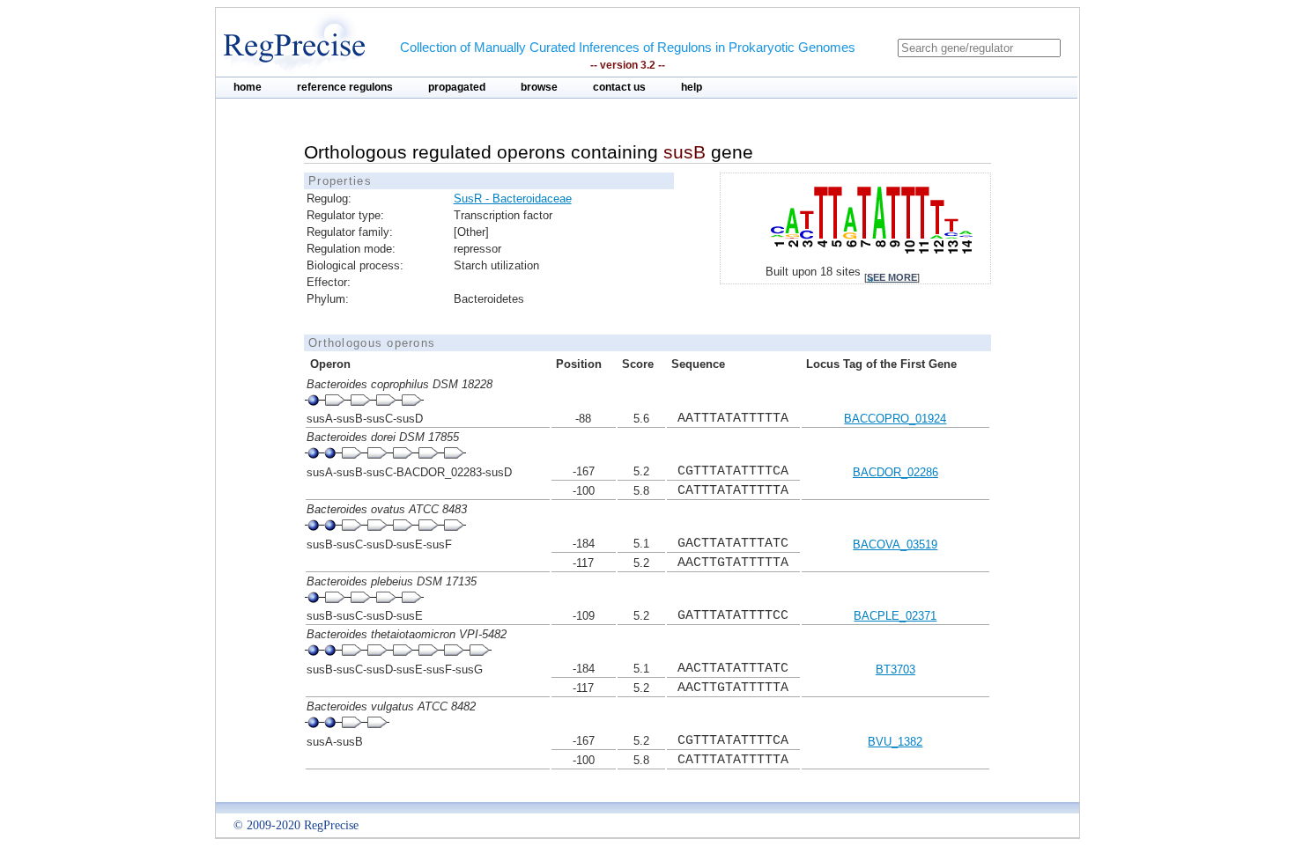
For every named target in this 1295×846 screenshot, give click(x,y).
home (247, 87)
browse (539, 87)
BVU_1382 (895, 741)
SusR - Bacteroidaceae (513, 198)
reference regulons (345, 87)
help (691, 87)
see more (892, 277)
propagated (456, 87)
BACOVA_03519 (895, 544)
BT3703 (895, 669)
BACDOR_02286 (895, 472)
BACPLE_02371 (895, 615)
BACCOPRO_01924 (895, 418)
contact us (619, 87)
